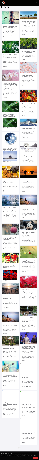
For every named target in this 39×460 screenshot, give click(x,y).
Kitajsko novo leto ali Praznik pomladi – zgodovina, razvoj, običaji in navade (10, 403)
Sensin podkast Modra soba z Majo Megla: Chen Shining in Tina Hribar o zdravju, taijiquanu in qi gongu (28, 348)
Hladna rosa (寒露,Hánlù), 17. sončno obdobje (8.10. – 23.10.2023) (10, 238)
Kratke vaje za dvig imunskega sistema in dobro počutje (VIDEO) (10, 297)
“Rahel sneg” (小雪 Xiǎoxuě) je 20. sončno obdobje (28, 233)
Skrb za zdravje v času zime (28, 128)
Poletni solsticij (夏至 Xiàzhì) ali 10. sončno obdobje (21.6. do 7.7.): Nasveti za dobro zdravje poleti (29, 319)
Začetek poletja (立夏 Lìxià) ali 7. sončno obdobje (28, 52)
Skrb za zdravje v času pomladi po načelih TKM (27, 76)
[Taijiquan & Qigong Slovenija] (3, 2)
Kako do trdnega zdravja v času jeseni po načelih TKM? (28, 180)
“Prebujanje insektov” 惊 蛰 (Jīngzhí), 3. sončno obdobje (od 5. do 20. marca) (29, 261)
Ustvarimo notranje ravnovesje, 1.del (26, 207)
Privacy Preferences (4, 458)
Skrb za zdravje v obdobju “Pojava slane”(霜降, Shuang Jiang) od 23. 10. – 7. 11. (28, 291)
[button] (37, 3)
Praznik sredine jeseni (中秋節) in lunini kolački (10, 180)
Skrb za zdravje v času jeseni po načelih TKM (27, 405)
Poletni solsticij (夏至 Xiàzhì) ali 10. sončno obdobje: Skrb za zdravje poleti (29, 22)
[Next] (36, 448)
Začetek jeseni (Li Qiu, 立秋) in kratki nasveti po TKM (10, 27)
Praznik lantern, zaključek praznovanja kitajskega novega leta (9, 266)
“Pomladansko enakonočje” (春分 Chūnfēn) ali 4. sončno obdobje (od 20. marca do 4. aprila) (10, 85)
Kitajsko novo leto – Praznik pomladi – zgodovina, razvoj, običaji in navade (28, 105)
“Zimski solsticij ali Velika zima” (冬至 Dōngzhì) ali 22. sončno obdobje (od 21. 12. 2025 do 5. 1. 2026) (10, 148)
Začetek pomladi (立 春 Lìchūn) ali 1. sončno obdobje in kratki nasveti (9, 115)
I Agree (35, 458)
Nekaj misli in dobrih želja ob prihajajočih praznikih (28, 433)
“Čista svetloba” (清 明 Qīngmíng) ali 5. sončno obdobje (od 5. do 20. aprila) (10, 375)
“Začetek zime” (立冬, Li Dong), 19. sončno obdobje (28, 154)
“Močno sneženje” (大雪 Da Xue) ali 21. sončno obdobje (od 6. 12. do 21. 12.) (10, 209)
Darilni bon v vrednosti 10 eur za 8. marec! (28, 377)
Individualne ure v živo (8, 348)
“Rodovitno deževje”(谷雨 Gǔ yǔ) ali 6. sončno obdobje (10, 55)
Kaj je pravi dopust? (8, 324)
